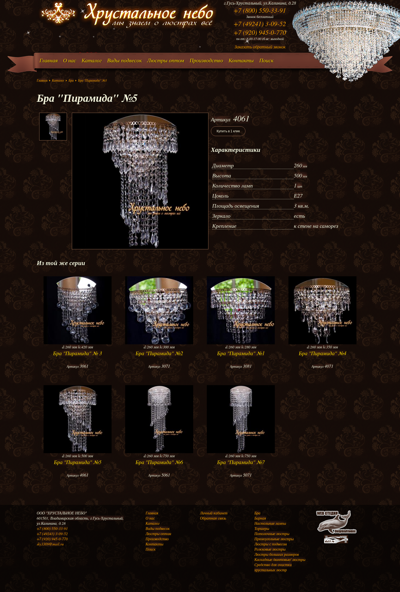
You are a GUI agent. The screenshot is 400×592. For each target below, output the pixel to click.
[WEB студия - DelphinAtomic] (336, 533)
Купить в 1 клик (228, 131)
